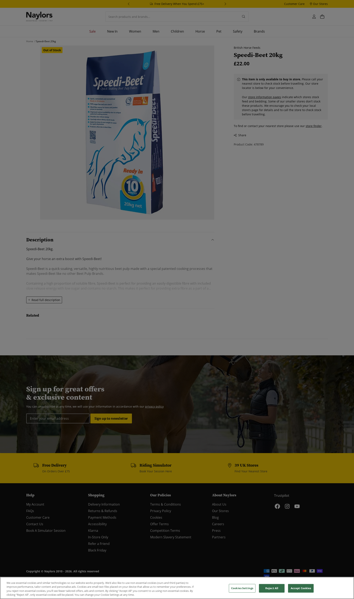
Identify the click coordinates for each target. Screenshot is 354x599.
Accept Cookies (301, 588)
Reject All (271, 588)
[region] (177, 588)
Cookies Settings (242, 588)
